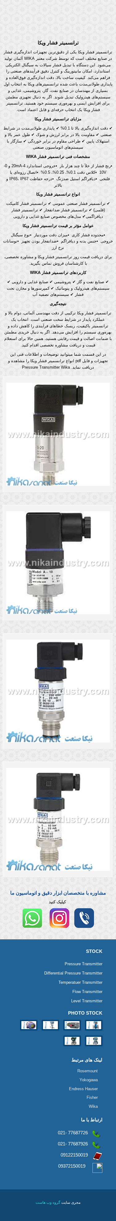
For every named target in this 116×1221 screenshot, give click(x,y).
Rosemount (87, 1071)
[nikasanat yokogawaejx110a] (72, 1047)
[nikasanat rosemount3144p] (29, 1032)
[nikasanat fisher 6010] (71, 1032)
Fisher (92, 1097)
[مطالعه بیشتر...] (49, 434)
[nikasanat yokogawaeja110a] (93, 1047)
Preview (68, 434)
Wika (93, 1106)
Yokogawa (88, 1080)
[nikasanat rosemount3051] (50, 1032)
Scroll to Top (58, 1188)
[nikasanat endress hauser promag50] (93, 1032)
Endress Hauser (83, 1088)
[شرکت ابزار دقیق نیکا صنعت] (58, 15)
